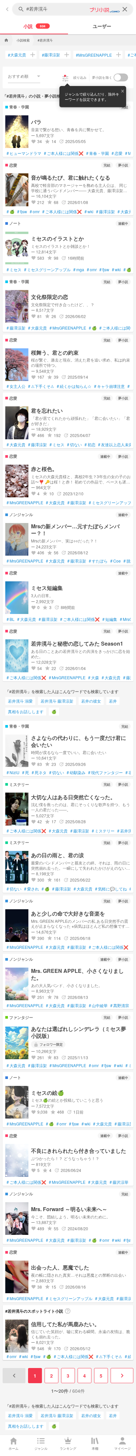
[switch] (121, 77)
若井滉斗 (126, 830)
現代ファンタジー (105, 772)
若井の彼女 (91, 701)
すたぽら (98, 561)
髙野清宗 (119, 1005)
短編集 (109, 619)
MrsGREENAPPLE (94, 55)
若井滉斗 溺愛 (20, 701)
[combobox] (24, 76)
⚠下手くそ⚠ (41, 386)
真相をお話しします (26, 711)
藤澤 (128, 677)
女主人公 (16, 386)
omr (35, 211)
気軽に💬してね (111, 888)
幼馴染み (76, 772)
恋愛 (117, 153)
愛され (31, 888)
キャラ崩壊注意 (109, 386)
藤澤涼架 (51, 55)
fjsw (22, 211)
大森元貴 (17, 55)
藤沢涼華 (119, 1182)
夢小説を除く (102, 77)
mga (78, 269)
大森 (93, 677)
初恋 (90, 444)
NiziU (13, 772)
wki (89, 211)
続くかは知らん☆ (74, 386)
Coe (115, 561)
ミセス (14, 269)
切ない (74, 444)
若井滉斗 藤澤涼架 (57, 701)
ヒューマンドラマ (24, 153)
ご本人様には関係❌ (64, 153)
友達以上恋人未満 (115, 444)
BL (11, 619)
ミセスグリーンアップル (47, 269)
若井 (113, 701)
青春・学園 (97, 153)
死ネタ (39, 772)
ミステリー (103, 830)
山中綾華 (98, 1005)
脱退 (128, 561)
